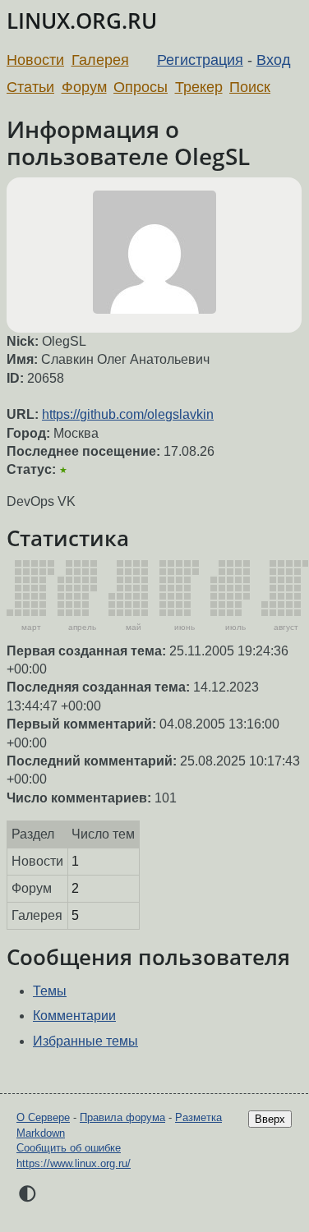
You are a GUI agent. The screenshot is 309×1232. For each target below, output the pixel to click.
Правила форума (122, 1117)
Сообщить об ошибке (68, 1148)
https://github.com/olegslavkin (128, 414)
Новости (35, 60)
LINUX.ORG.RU (82, 21)
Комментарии (74, 1016)
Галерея (100, 60)
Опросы (140, 87)
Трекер (199, 87)
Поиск (249, 87)
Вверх (270, 1119)
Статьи (30, 87)
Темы (50, 991)
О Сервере (43, 1117)
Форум (84, 87)
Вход (273, 60)
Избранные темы (85, 1041)
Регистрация (200, 60)
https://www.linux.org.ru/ (73, 1163)
